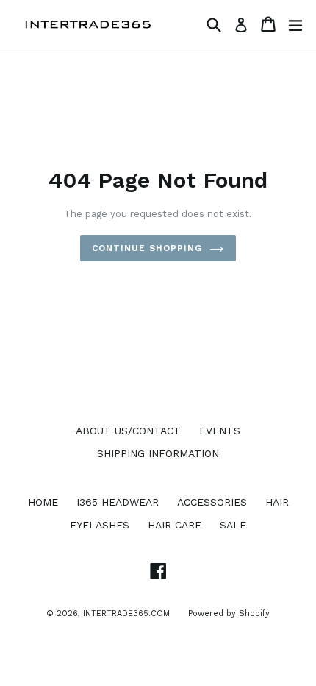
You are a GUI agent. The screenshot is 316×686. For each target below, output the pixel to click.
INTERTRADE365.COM (126, 613)
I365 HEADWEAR (117, 502)
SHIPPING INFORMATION (158, 453)
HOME (43, 502)
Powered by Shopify (229, 613)
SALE (233, 525)
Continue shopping (146, 248)
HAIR (277, 502)
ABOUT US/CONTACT (128, 430)
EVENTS (219, 430)
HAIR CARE (174, 525)
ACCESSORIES (212, 502)
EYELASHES (99, 525)
